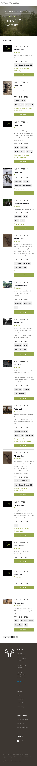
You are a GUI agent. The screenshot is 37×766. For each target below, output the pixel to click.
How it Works (20, 699)
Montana (26, 68)
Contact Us (22, 723)
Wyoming (18, 71)
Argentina (18, 439)
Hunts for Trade (9, 11)
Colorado (18, 68)
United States (19, 11)
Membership (20, 707)
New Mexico (27, 441)
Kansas (29, 108)
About (18, 695)
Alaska (17, 488)
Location (10, 16)
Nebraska (18, 52)
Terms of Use (27, 757)
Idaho (17, 108)
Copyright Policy (7, 757)
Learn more (20, 681)
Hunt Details (23, 75)
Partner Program (24, 727)
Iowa (23, 108)
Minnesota (18, 110)
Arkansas (18, 155)
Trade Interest (22, 61)
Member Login (23, 719)
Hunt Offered (21, 46)
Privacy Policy (17, 757)
